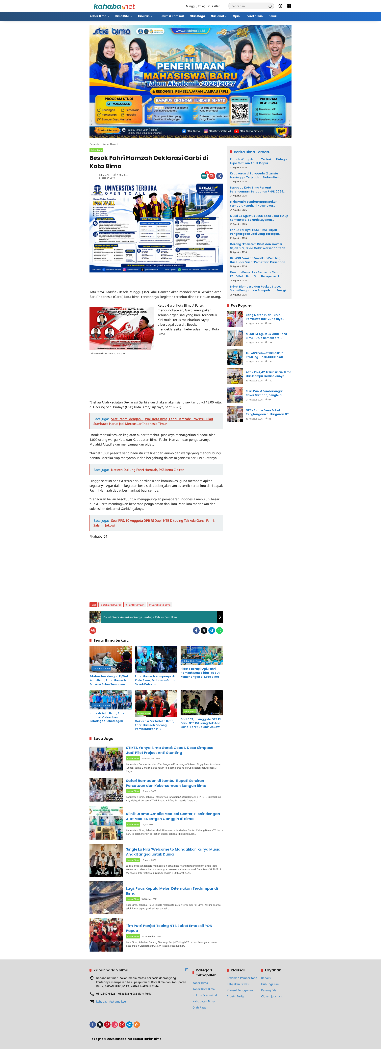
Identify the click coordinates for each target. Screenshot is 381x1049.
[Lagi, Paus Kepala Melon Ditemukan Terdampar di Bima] (106, 897)
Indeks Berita (235, 996)
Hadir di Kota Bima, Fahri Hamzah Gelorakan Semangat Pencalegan (107, 717)
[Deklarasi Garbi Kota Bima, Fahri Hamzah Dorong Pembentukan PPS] (156, 703)
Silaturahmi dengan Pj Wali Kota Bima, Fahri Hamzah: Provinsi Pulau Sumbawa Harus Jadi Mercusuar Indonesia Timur (109, 680)
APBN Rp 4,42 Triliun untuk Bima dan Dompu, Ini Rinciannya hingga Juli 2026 (268, 374)
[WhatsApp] (219, 630)
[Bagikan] (219, 176)
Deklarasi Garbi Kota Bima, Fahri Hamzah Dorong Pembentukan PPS (154, 725)
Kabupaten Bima (203, 1001)
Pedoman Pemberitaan (242, 978)
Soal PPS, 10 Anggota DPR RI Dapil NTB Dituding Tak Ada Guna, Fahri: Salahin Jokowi (201, 723)
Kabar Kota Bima (101, 668)
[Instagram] (115, 1024)
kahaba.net (105, 175)
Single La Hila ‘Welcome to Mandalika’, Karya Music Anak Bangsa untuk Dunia (173, 852)
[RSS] (137, 1024)
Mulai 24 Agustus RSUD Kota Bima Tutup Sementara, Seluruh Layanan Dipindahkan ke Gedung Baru (259, 218)
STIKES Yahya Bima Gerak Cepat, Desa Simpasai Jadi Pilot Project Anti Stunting (170, 750)
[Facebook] (196, 630)
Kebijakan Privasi (238, 984)
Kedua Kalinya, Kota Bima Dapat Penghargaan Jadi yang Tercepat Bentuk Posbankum (254, 232)
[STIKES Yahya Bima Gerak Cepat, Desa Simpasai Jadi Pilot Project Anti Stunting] (106, 759)
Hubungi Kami (270, 984)
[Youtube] (122, 1024)
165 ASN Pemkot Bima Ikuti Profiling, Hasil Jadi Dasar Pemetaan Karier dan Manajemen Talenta (257, 260)
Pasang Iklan (269, 990)
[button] (270, 6)
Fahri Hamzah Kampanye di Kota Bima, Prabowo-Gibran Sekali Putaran (155, 680)
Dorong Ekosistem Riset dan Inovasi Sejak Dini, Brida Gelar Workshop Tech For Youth (257, 246)
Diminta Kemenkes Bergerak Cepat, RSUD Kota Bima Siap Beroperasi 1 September (256, 274)
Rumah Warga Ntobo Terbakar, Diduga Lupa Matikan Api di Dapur (258, 161)
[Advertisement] (135, 278)
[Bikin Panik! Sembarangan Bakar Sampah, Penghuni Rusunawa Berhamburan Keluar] (235, 395)
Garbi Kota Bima (160, 604)
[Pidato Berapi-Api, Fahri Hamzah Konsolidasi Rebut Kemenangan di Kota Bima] (202, 655)
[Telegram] (211, 630)
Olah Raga (199, 1007)
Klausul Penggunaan (241, 990)
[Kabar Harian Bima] (114, 6)
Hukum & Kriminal (204, 995)
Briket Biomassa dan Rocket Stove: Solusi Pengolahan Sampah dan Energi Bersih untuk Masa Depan (258, 289)
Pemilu (141, 668)
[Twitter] (204, 630)
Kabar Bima (96, 150)
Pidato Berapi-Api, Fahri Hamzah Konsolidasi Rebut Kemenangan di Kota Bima (200, 672)
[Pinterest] (107, 1024)
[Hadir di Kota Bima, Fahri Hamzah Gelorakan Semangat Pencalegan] (110, 699)
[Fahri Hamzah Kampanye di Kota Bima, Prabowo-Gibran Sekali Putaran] (156, 659)
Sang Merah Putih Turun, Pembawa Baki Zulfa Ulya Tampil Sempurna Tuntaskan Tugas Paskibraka (267, 317)
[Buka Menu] (289, 6)
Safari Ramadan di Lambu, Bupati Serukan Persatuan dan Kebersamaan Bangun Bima (166, 783)
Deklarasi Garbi (112, 604)
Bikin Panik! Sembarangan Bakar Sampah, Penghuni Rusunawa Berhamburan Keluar (253, 204)
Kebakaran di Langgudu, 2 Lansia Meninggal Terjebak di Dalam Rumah (256, 175)
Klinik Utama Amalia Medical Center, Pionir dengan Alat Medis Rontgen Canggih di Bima (173, 816)
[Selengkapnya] (187, 969)
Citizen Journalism (273, 996)
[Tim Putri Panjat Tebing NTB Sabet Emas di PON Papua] (106, 935)
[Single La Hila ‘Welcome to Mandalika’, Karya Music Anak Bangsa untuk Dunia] (106, 860)
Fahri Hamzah (136, 604)
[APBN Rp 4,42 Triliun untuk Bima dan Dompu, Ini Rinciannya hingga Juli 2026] (235, 376)
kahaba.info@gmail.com (112, 1001)
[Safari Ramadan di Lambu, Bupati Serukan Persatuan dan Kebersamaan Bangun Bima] (106, 790)
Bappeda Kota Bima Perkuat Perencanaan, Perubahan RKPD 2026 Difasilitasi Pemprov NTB (256, 189)
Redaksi (266, 978)
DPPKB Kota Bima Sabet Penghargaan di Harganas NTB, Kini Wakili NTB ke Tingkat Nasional (268, 412)
